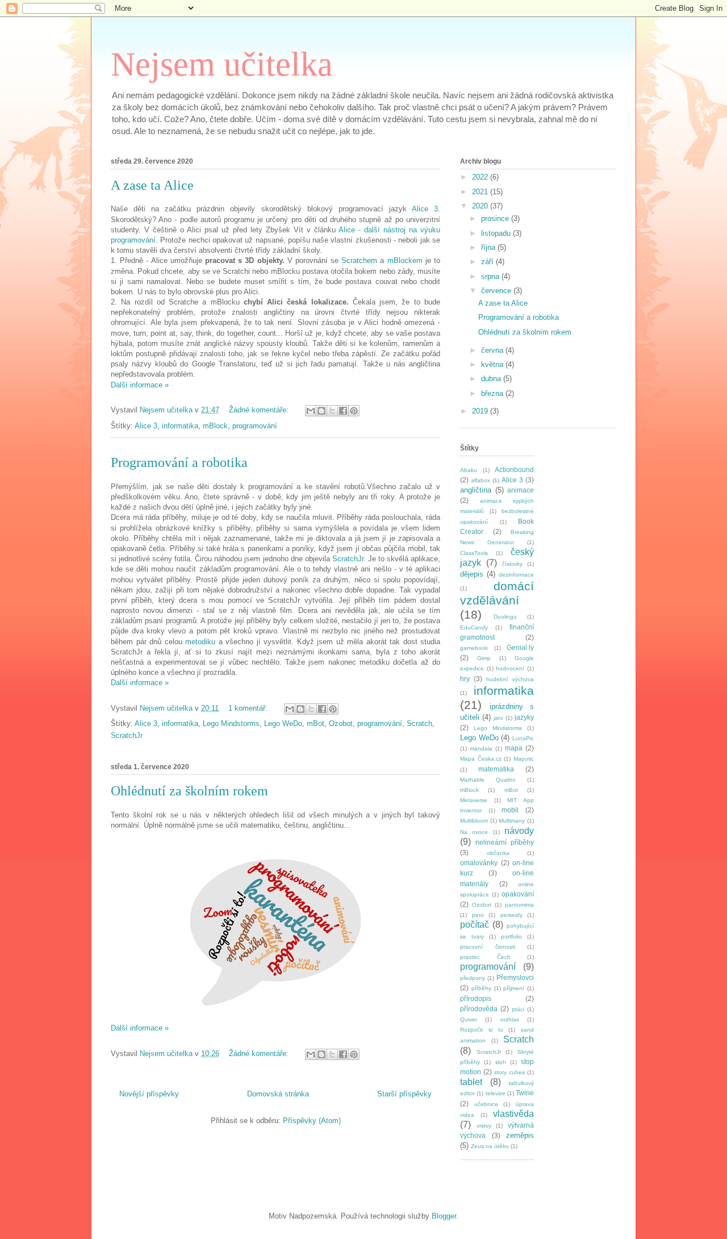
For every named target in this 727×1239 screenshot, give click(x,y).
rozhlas (509, 1019)
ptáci (518, 1009)
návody (519, 831)
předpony (472, 978)
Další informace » (140, 385)
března (493, 393)
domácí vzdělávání (497, 593)
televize (495, 1093)
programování (254, 426)
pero (478, 915)
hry (465, 678)
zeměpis (520, 1135)
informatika (180, 426)
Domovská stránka (278, 1094)
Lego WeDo (283, 723)
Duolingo (505, 617)
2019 (481, 411)
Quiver (468, 1019)
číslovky (512, 564)
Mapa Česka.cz (481, 759)
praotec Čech (485, 957)
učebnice (486, 1104)
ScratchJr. (349, 558)
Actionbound (514, 469)
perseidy (511, 915)
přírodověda (479, 1008)
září (488, 261)
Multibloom (474, 820)
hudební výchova (510, 679)
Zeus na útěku (490, 1146)
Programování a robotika (179, 462)
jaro (498, 718)
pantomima (519, 905)
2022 (481, 177)
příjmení (513, 988)
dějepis (471, 574)
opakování (518, 894)
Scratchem (359, 260)
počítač (474, 924)
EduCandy (474, 627)
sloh (500, 1062)
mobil (510, 810)
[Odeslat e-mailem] (310, 410)
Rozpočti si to (481, 1030)
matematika (496, 769)
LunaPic (523, 738)
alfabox (480, 480)
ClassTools (474, 553)
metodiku (200, 641)
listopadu (497, 233)
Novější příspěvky (149, 1094)
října (489, 247)
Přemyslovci (515, 977)
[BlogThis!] (321, 410)
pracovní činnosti (487, 947)
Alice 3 (425, 209)
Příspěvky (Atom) (312, 1120)
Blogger (444, 1216)
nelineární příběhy (504, 842)
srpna (491, 276)
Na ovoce (474, 832)
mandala (481, 748)
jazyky (524, 717)
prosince (496, 218)
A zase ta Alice (152, 185)
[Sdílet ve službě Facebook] (343, 410)
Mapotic (523, 759)
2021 (481, 191)
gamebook (474, 648)
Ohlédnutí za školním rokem (189, 790)
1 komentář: (249, 708)
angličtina (475, 490)
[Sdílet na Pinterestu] (354, 410)
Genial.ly (520, 647)
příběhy (481, 988)
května (493, 364)
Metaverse (473, 800)
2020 (481, 206)
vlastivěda (513, 1114)
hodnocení (510, 668)
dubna (492, 378)
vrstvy (484, 1126)
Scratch (419, 723)
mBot (315, 723)
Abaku (468, 470)
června (493, 350)
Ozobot (341, 723)
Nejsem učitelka (222, 64)
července (497, 290)
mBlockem (405, 260)
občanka (498, 853)
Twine (525, 1092)
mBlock (215, 426)
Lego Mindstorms (231, 723)
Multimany (512, 820)
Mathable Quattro (488, 780)
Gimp (484, 658)
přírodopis (475, 998)
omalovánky (479, 862)
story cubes (509, 1072)
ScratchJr (127, 735)
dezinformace (516, 574)
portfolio (511, 936)
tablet (471, 1082)
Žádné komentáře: (260, 410)
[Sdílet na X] (332, 410)
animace (520, 490)
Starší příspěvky (404, 1094)
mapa (514, 748)
